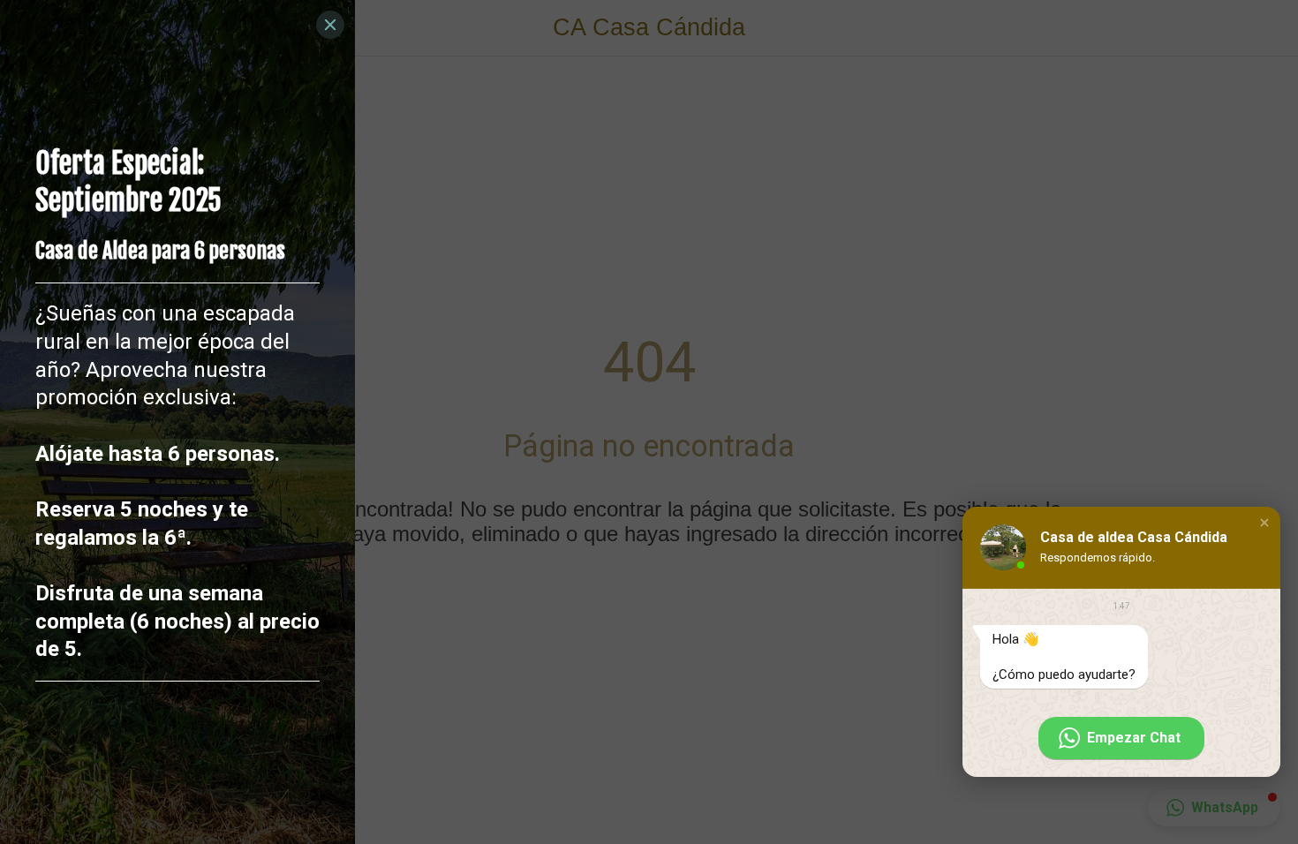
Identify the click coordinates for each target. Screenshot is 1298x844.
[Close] (330, 25)
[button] (1264, 522)
